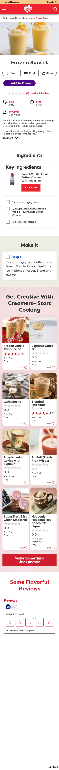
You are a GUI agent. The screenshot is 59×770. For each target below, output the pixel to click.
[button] (10, 138)
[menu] (4, 10)
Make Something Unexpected (29, 560)
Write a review (40, 93)
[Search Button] (55, 9)
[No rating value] (17, 93)
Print (32, 73)
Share (50, 73)
